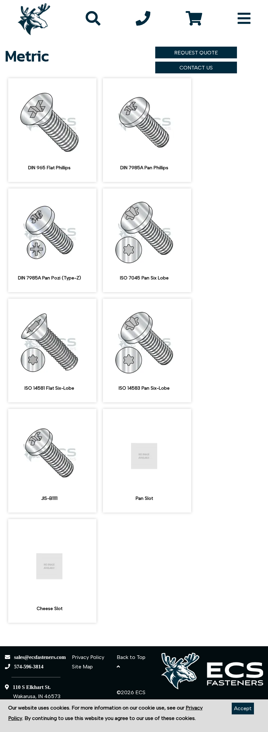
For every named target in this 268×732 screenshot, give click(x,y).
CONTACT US (196, 68)
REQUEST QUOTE (196, 53)
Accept (243, 708)
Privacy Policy (88, 657)
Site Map (82, 667)
